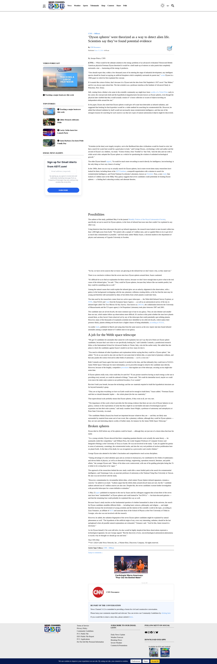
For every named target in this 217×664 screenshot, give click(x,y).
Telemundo (94, 6)
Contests (110, 6)
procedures (125, 367)
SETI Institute (121, 171)
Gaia (107, 302)
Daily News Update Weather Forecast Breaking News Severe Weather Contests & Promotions (119, 640)
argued (108, 161)
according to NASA (157, 322)
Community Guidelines (85, 631)
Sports (85, 6)
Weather (77, 6)
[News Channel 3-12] (56, 5)
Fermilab (150, 174)
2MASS (141, 305)
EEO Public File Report (85, 636)
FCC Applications (83, 639)
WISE (90, 302)
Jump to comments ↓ (95, 553)
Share (118, 6)
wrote (163, 75)
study (165, 174)
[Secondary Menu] (46, 6)
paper (98, 493)
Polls (125, 6)
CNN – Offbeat (109, 548)
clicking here (166, 613)
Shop (103, 6)
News (69, 6)
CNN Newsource (95, 47)
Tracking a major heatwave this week (59, 95)
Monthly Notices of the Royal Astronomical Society (147, 219)
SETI (111, 510)
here (131, 617)
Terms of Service (83, 626)
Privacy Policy (82, 628)
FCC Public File (82, 634)
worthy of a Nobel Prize (159, 92)
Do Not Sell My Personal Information (90, 642)
